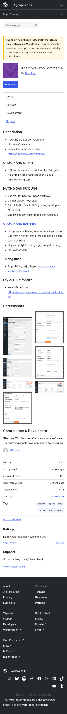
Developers (9, 624)
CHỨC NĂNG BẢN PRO (20, 224)
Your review (10, 543)
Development (14, 112)
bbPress (9, 651)
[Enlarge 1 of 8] (28, 315)
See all (60, 543)
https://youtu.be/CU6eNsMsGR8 (26, 153)
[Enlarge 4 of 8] (28, 383)
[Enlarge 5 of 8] (28, 395)
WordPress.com (13, 640)
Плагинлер (41, 597)
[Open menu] (62, 4)
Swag (40, 629)
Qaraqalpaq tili (18, 670)
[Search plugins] (36, 25)
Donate (41, 624)
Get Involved (42, 613)
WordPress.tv (12, 629)
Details (10, 96)
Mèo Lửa (30, 73)
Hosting (7, 597)
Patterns (40, 602)
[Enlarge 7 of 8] (59, 350)
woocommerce (55, 510)
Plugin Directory (11, 14)
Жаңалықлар (11, 591)
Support (10, 121)
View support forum (14, 566)
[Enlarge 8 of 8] (59, 385)
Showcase (41, 586)
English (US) (57, 496)
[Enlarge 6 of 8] (59, 315)
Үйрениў (8, 613)
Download (10, 84)
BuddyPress (11, 656)
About (6, 586)
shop (60, 504)
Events (39, 618)
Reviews (11, 104)
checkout (40, 504)
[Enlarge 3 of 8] (28, 362)
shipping (51, 504)
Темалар (40, 591)
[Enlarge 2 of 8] (28, 320)
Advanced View (12, 519)
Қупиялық (9, 602)
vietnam (42, 510)
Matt (7, 645)
